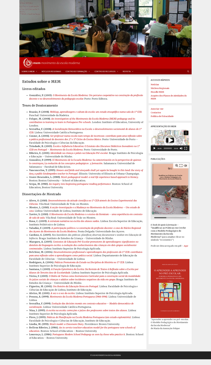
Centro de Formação (76, 71)
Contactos (156, 112)
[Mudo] (181, 148)
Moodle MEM (157, 92)
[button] (170, 140)
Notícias (155, 84)
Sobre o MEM (28, 71)
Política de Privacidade (162, 116)
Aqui (186, 246)
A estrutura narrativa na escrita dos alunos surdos (73, 221)
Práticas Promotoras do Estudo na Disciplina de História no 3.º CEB (89, 262)
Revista (127, 71)
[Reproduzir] (154, 148)
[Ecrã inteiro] (185, 148)
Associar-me (157, 109)
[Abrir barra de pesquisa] (188, 71)
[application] (170, 140)
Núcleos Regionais (51, 71)
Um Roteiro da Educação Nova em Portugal (75, 286)
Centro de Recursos (105, 71)
